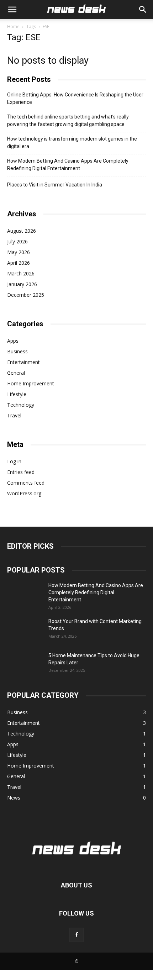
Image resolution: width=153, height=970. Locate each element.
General (16, 372)
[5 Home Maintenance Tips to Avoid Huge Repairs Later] (25, 664)
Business (17, 351)
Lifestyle (16, 394)
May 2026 (18, 252)
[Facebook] (76, 935)
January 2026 (22, 284)
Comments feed (25, 482)
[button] (143, 9)
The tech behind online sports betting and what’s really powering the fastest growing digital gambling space (68, 120)
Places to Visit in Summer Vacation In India (54, 185)
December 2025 (25, 294)
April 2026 (18, 262)
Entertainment (23, 362)
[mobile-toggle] (12, 9)
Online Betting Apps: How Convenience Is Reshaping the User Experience (75, 98)
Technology (20, 404)
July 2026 (17, 241)
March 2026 (21, 273)
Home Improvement (30, 383)
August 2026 (21, 230)
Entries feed (21, 472)
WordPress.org (24, 493)
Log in (14, 461)
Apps (13, 340)
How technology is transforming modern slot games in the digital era (72, 142)
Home (13, 26)
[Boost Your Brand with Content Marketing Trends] (25, 630)
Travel (14, 415)
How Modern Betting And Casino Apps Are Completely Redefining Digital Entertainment (67, 164)
